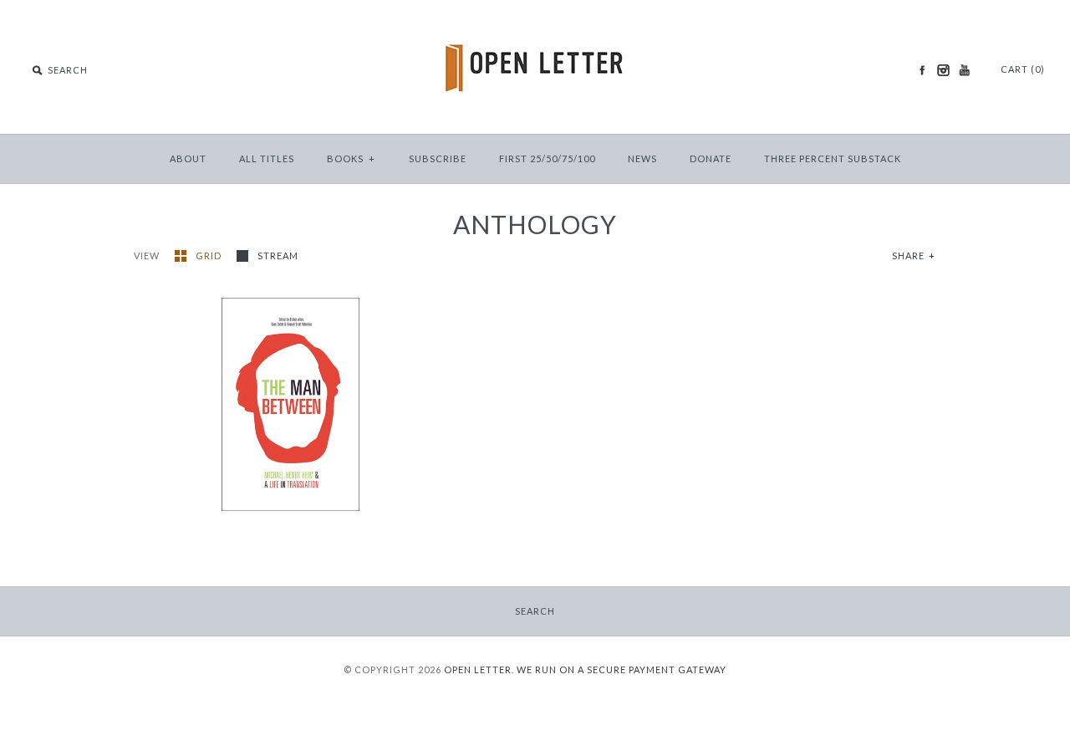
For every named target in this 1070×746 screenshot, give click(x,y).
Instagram (943, 70)
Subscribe (437, 158)
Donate (710, 158)
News (642, 158)
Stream (277, 255)
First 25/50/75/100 (547, 158)
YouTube (964, 70)
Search (535, 610)
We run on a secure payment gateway (621, 669)
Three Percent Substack (832, 158)
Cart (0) (1023, 69)
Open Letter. (479, 669)
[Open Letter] (535, 25)
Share (913, 255)
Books (351, 158)
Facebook (922, 70)
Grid (210, 255)
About (188, 158)
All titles (266, 158)
